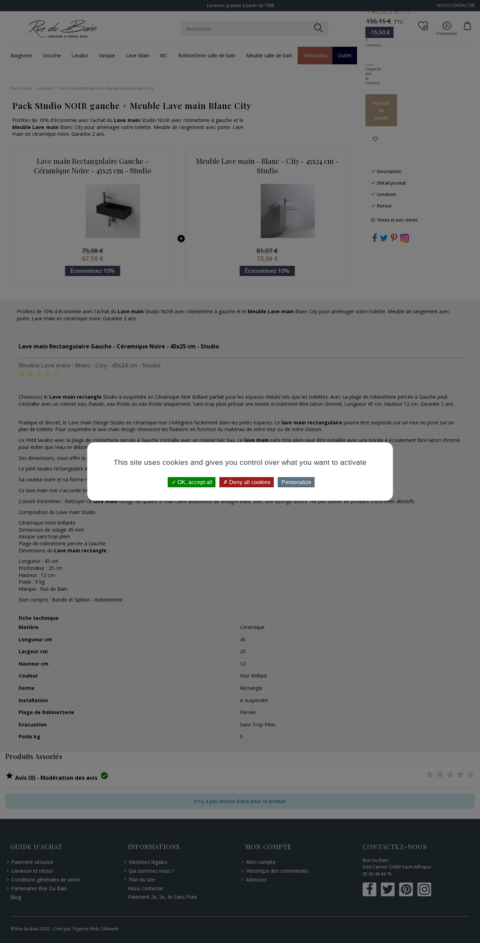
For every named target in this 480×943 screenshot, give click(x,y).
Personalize (296, 482)
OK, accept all (194, 482)
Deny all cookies (249, 482)
